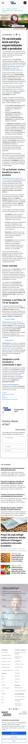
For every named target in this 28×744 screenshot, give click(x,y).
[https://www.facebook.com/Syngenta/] (9, 709)
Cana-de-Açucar (5, 688)
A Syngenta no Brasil (6, 655)
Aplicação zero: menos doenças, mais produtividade (13, 469)
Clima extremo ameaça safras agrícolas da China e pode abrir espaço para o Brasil (18, 570)
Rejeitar (14, 740)
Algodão (3, 685)
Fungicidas (17, 679)
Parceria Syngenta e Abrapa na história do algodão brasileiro (12, 482)
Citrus (2, 702)
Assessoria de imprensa (20, 690)
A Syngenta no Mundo (6, 658)
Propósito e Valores (6, 661)
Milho (2, 679)
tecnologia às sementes (18, 89)
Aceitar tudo (14, 733)
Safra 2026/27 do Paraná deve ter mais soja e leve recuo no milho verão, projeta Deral (18, 558)
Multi (3, 396)
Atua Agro (17, 670)
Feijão (2, 699)
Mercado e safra (16, 553)
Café (2, 682)
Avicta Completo (6, 399)
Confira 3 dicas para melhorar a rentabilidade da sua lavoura (12, 495)
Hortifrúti (3, 693)
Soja (2, 676)
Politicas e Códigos (5, 664)
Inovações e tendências (11, 8)
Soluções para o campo (8, 394)
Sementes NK (18, 661)
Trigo (2, 691)
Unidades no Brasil (5, 667)
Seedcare (4, 397)
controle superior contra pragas (10, 348)
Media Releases (18, 687)
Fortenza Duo (14, 399)
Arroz (2, 697)
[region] (14, 731)
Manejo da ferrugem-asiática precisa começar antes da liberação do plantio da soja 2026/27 (12, 508)
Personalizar (14, 737)
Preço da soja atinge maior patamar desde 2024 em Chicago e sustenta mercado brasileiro (13, 540)
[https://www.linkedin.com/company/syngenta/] (14, 709)
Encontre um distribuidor (7, 670)
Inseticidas (17, 673)
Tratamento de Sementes (16, 64)
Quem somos (4, 652)
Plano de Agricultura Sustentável (19, 700)
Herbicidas (17, 676)
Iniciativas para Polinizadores (18, 704)
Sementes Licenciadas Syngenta (20, 653)
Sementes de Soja (19, 664)
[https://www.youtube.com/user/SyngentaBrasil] (16, 709)
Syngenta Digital (18, 667)
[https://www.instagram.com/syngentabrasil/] (11, 709)
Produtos (4, 392)
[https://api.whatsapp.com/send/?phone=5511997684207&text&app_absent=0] (18, 709)
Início (3, 8)
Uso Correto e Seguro (20, 696)
